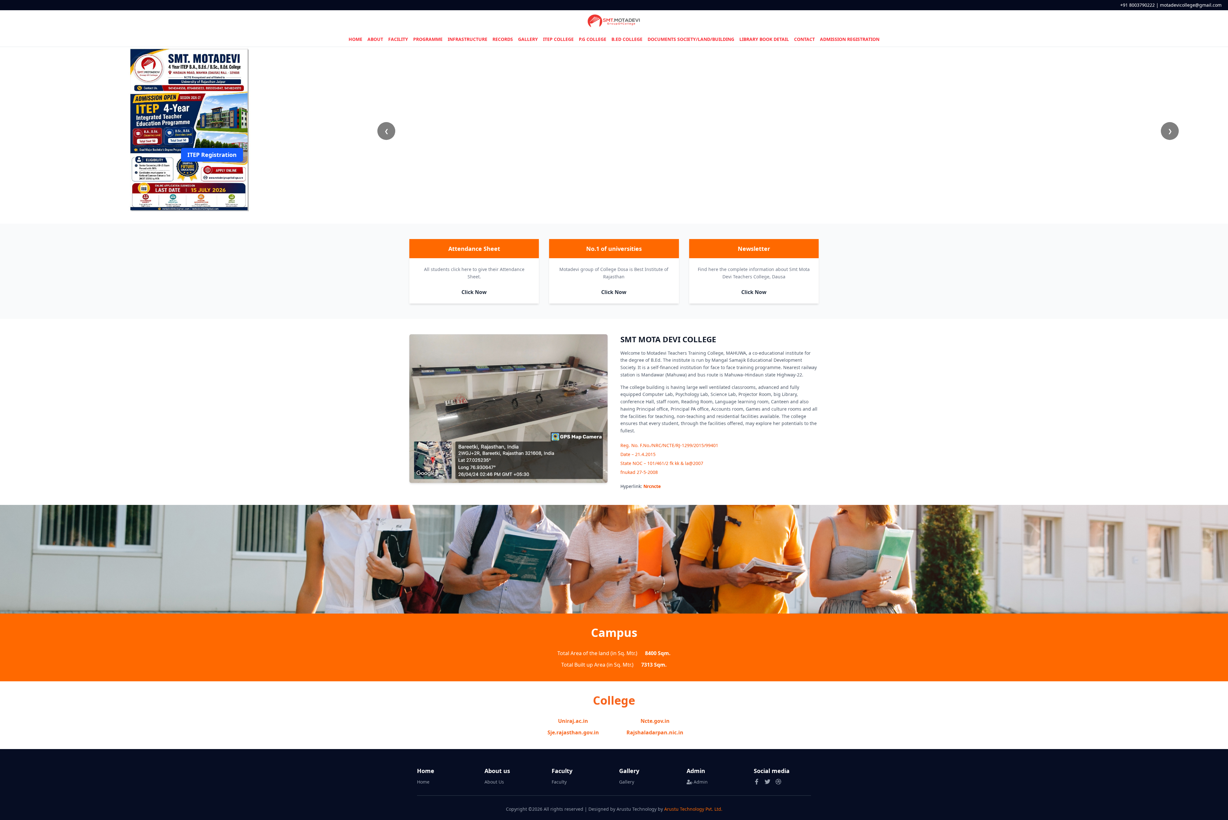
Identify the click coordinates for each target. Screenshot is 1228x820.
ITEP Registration (212, 155)
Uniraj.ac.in (573, 720)
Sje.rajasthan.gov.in (573, 732)
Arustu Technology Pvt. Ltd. (693, 809)
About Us (494, 782)
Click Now (474, 292)
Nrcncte (652, 486)
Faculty (559, 782)
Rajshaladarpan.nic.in (654, 732)
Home (423, 782)
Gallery (626, 782)
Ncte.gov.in (655, 720)
